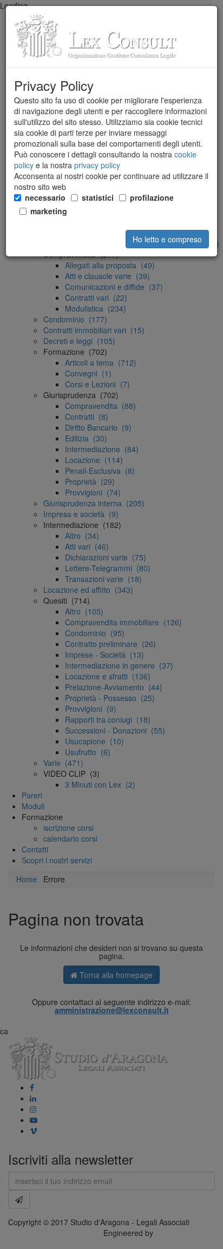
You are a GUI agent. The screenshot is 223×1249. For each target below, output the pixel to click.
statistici (98, 197)
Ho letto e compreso (167, 239)
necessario (45, 197)
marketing (48, 211)
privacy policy (97, 165)
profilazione (152, 197)
